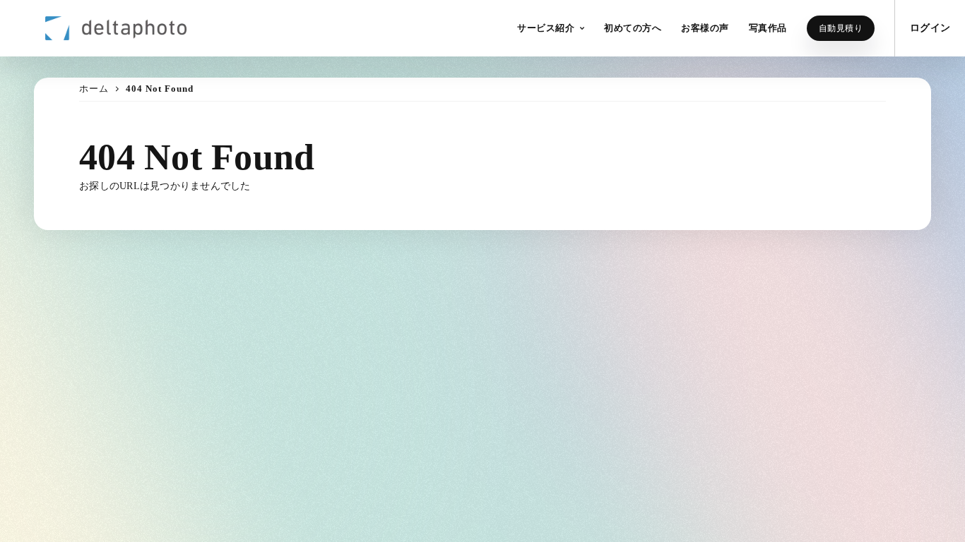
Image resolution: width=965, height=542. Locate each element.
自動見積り (841, 28)
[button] (550, 28)
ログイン (930, 28)
